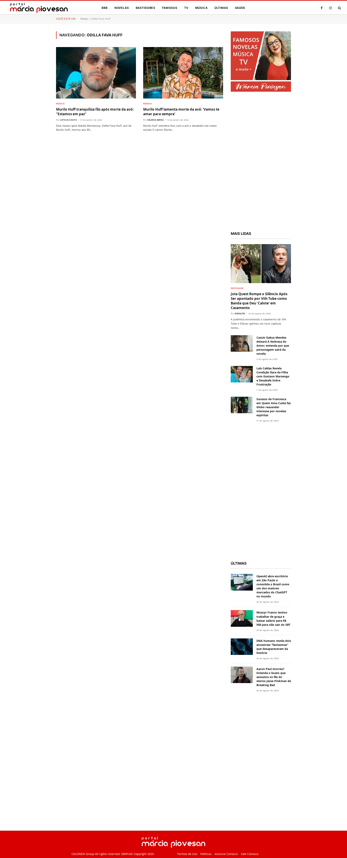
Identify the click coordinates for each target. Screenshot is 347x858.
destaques (237, 288)
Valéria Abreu (155, 120)
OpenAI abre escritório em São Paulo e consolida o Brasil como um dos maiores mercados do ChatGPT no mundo (272, 586)
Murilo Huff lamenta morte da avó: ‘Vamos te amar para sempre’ (181, 111)
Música (201, 7)
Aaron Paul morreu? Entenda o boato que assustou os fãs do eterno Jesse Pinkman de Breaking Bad (273, 677)
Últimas (221, 7)
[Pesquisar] (339, 7)
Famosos (169, 7)
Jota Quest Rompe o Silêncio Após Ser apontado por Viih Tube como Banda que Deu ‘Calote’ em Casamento (259, 301)
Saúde (240, 7)
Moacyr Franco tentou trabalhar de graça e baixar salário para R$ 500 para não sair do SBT (273, 618)
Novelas (121, 7)
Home (84, 18)
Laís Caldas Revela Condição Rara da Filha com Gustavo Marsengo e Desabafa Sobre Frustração (272, 376)
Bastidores (145, 7)
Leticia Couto (68, 120)
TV (186, 7)
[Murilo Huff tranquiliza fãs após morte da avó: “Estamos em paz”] (96, 73)
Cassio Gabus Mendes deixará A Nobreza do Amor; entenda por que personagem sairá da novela (272, 346)
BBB (105, 7)
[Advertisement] (261, 162)
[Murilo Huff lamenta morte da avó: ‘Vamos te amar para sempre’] (183, 73)
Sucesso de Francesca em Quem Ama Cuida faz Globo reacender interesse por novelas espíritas (273, 407)
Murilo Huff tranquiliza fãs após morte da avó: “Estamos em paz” (95, 111)
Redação (240, 313)
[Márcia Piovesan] (37, 8)
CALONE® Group (82, 854)
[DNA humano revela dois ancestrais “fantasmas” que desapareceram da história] (242, 646)
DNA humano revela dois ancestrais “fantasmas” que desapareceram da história (273, 647)
